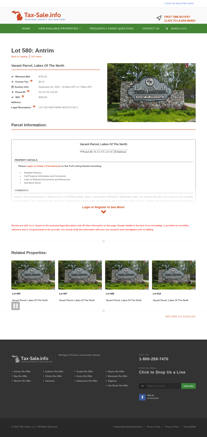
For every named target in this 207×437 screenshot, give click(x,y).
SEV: (18, 97)
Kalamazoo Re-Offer (87, 381)
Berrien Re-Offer (22, 381)
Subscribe (188, 386)
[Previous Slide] (15, 282)
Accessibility (189, 426)
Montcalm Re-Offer (117, 376)
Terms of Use (153, 426)
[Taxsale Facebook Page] (142, 397)
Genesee (50, 381)
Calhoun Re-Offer (54, 371)
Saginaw (112, 381)
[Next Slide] (191, 282)
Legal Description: (21, 107)
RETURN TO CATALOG (181, 316)
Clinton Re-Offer (53, 376)
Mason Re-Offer (116, 371)
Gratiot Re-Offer (84, 371)
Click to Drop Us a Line (162, 372)
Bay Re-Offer (20, 376)
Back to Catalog (19, 56)
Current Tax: (22, 81)
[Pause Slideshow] (15, 306)
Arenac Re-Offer (22, 371)
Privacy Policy (172, 426)
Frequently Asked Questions (127, 426)
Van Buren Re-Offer (118, 385)
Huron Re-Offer (84, 376)
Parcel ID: (21, 92)
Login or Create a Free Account (43, 166)
